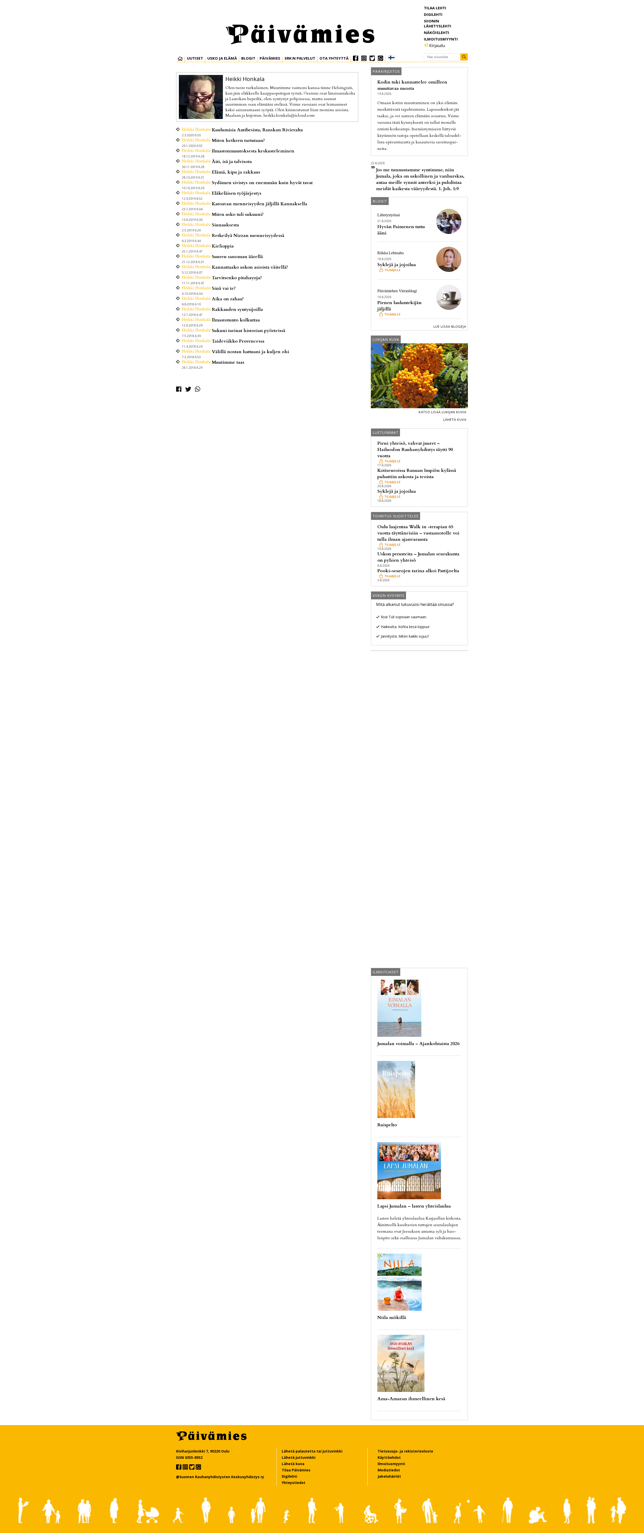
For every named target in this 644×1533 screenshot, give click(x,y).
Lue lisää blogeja (449, 326)
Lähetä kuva (454, 419)
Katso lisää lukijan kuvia (442, 412)
